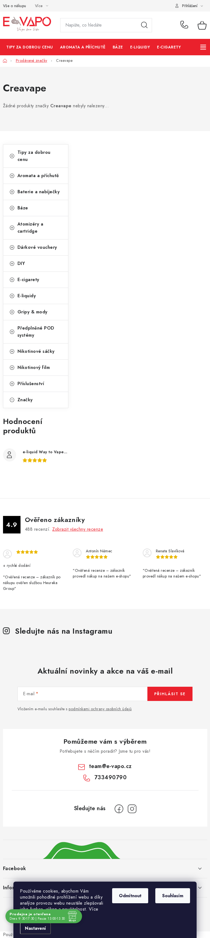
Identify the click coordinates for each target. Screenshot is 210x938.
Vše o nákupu (14, 5)
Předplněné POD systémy (36, 331)
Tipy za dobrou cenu (34, 156)
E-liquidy (27, 296)
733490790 (185, 25)
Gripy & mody (33, 312)
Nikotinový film (34, 367)
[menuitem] (30, 47)
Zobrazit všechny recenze (77, 529)
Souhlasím (172, 896)
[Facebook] (119, 808)
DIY (21, 263)
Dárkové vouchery (37, 247)
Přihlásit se (170, 694)
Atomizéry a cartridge (30, 227)
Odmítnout (130, 896)
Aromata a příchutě (38, 175)
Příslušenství (31, 383)
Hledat (144, 25)
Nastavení (35, 928)
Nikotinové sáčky (36, 351)
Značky (25, 400)
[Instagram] (132, 808)
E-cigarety (28, 279)
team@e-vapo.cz (110, 766)
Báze (23, 208)
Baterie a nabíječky (39, 192)
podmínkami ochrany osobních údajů (100, 709)
